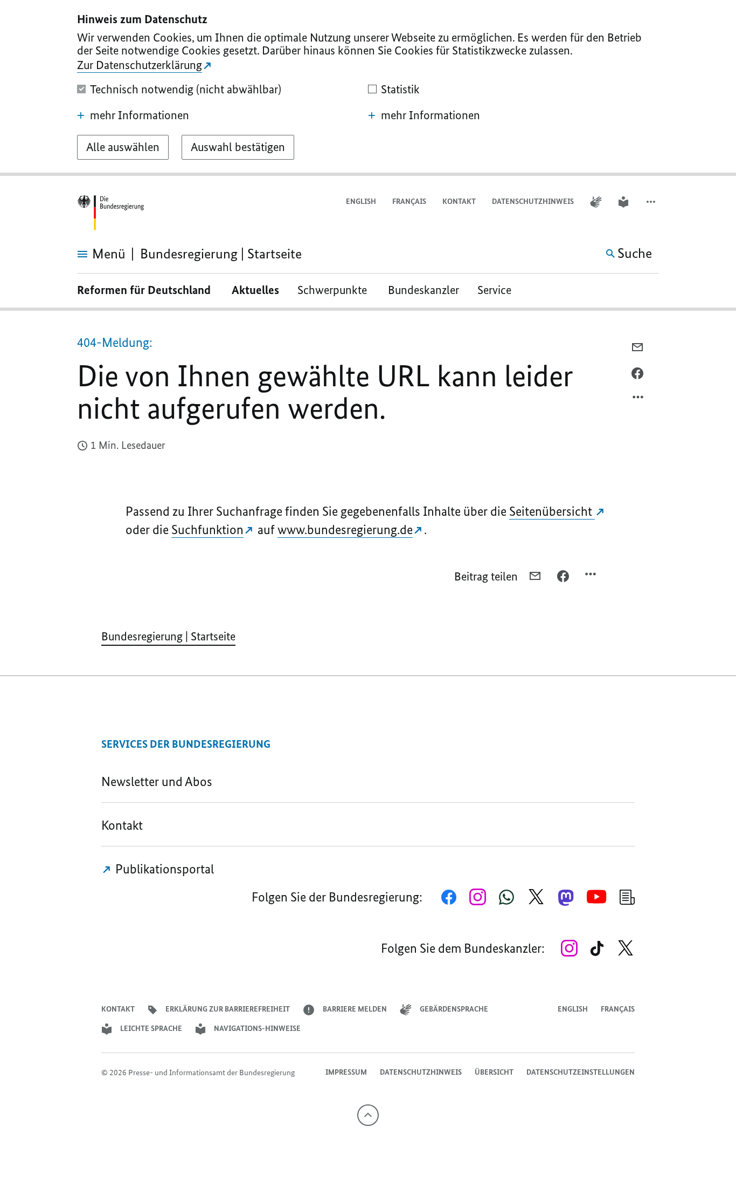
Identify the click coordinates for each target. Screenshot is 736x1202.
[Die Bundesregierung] (110, 212)
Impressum (346, 1072)
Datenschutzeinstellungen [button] (580, 1072)
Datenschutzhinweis (533, 201)
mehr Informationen (139, 115)
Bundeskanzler (423, 290)
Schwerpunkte (333, 290)
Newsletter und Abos (159, 781)
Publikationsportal (163, 869)
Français (409, 201)
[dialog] (368, 88)
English (361, 201)
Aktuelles (255, 290)
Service (498, 290)
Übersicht (494, 1072)
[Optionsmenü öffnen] (638, 399)
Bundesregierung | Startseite (168, 636)
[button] (652, 202)
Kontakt (459, 201)
